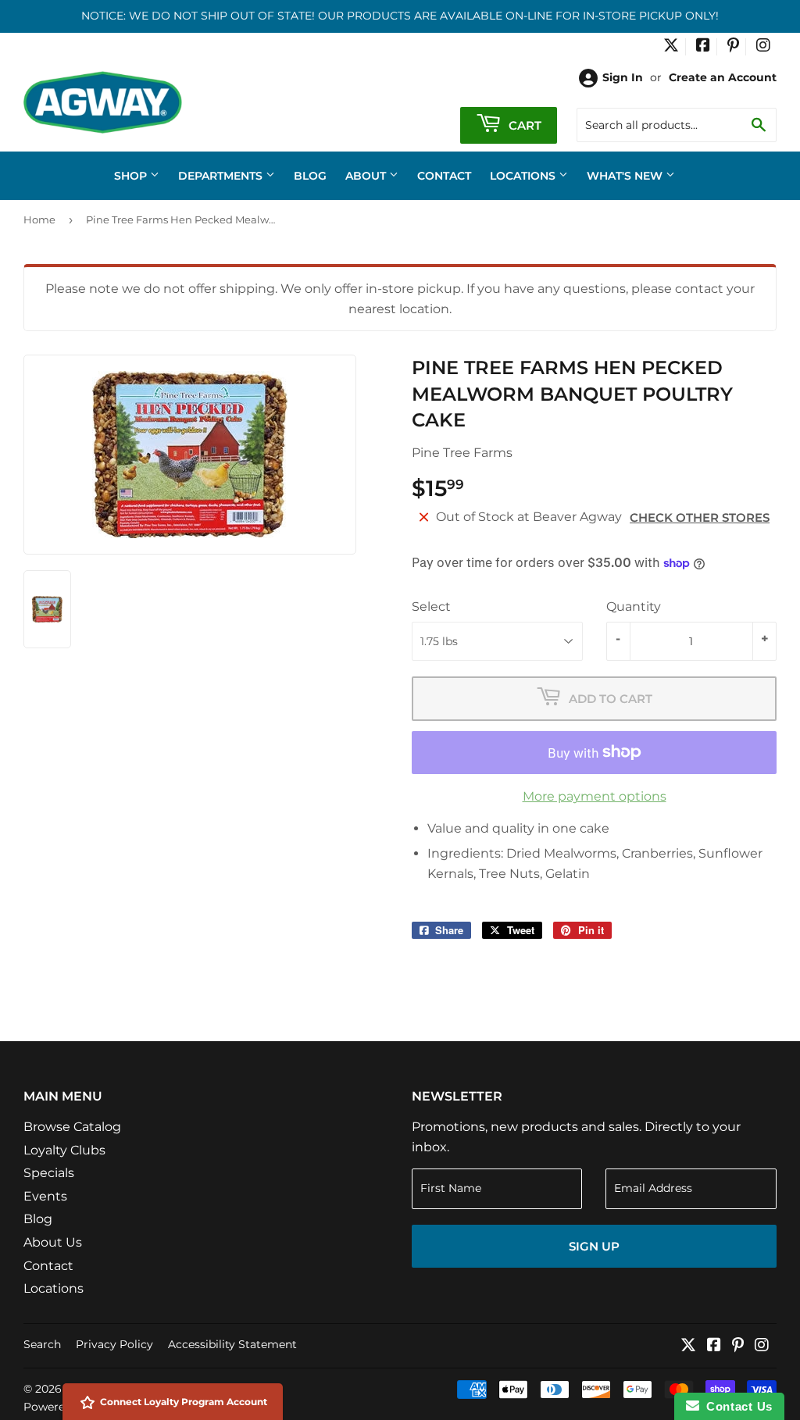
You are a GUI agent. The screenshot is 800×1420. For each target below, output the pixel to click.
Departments (222, 175)
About (367, 175)
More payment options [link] (594, 796)
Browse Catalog (72, 1126)
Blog (310, 175)
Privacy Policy (114, 1344)
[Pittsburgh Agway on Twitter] (671, 47)
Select (431, 606)
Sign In (622, 77)
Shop (132, 175)
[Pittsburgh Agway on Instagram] (763, 47)
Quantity (633, 606)
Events (45, 1196)
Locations (524, 175)
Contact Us (736, 1406)
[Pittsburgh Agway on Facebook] (703, 47)
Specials (48, 1172)
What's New (626, 175)
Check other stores (700, 517)
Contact (444, 175)
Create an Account (723, 77)
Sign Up (594, 1246)
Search (42, 1344)
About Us (52, 1242)
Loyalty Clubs (64, 1150)
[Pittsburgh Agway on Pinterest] (733, 47)
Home (39, 219)
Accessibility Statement (232, 1344)
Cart (523, 125)
